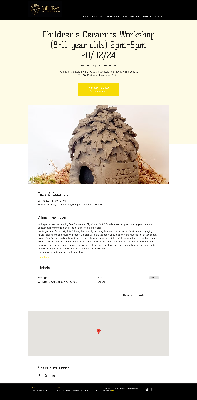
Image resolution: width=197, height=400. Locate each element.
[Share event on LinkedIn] (53, 375)
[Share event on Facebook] (39, 375)
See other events (98, 91)
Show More (43, 257)
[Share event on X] (46, 375)
